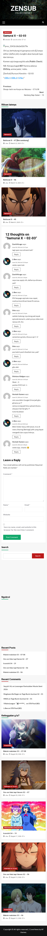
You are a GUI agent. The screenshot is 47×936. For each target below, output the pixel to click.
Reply (16, 254)
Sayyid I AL (8, 686)
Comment (7, 474)
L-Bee (6, 143)
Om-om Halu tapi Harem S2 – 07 (15, 659)
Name (6, 505)
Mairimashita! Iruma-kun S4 (13, 827)
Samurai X (7, 32)
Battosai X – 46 (9, 180)
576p (20, 78)
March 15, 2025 (16, 183)
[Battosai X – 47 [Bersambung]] (23, 123)
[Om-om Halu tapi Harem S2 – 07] (23, 775)
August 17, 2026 (16, 836)
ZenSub (23, 8)
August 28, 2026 (16, 754)
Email (27, 505)
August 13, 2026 (16, 877)
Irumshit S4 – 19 (9, 663)
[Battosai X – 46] (23, 162)
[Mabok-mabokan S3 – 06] (23, 898)
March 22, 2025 (16, 143)
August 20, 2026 (16, 795)
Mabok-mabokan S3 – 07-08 (14, 655)
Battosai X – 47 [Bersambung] (16, 140)
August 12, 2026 (16, 918)
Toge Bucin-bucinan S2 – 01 (32, 694)
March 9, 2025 (15, 222)
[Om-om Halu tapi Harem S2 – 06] (23, 857)
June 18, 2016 (17, 39)
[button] (3, 22)
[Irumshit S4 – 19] (23, 816)
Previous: (21, 87)
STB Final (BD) (34, 703)
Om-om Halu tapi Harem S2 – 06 (15, 668)
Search (4, 547)
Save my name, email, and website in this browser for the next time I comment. (20, 528)
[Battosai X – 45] (23, 202)
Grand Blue (7, 745)
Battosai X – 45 (9, 219)
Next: (34, 93)
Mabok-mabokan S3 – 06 (13, 672)
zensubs (7, 39)
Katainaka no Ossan (10, 786)
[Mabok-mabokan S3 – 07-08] (23, 733)
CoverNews (34, 929)
